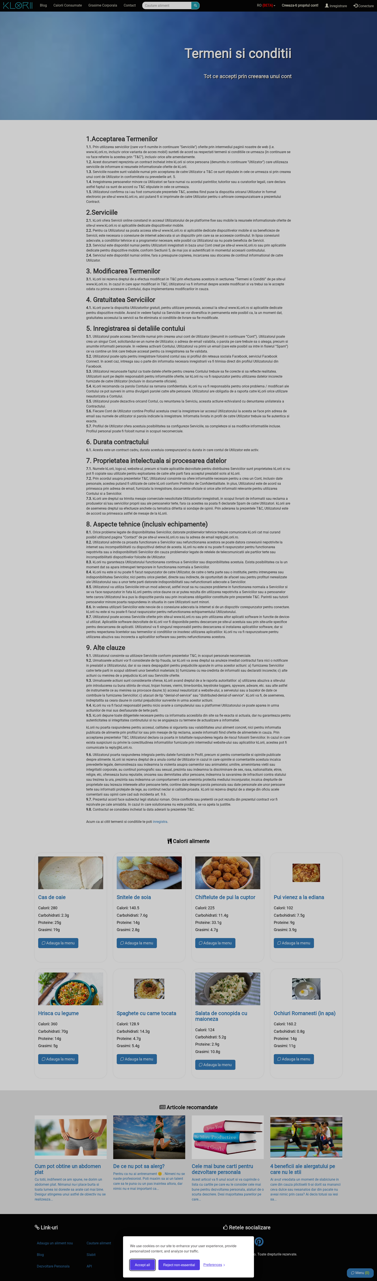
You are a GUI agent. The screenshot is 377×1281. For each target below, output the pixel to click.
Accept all (142, 1264)
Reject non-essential (179, 1264)
